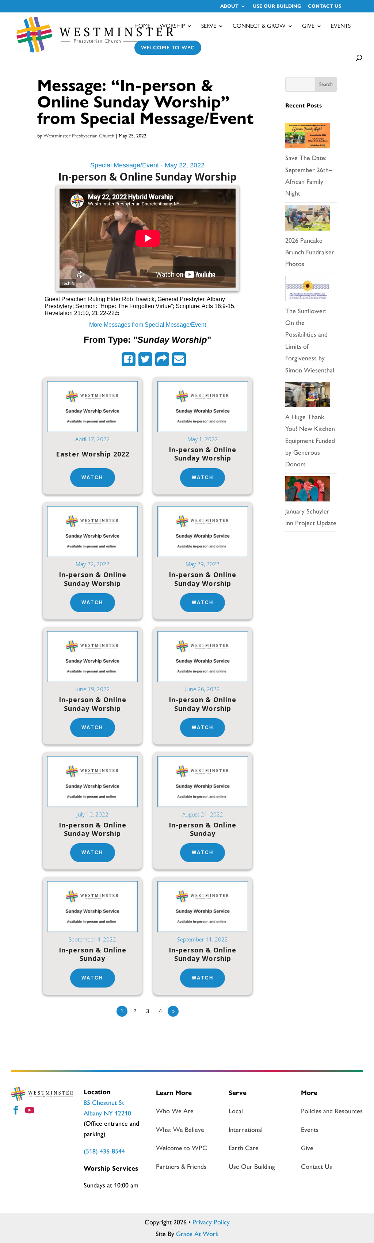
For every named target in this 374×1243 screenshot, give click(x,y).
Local (236, 1111)
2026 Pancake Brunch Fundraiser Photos (309, 252)
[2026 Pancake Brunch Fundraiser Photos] (307, 220)
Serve (208, 26)
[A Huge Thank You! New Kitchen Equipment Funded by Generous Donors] (307, 396)
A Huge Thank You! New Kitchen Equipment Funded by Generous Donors (310, 441)
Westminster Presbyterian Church (78, 136)
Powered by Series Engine (231, 1031)
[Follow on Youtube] (30, 1111)
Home (142, 26)
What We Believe (180, 1130)
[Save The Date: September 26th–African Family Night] (307, 137)
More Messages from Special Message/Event (147, 325)
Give (308, 26)
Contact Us (324, 6)
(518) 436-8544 (104, 1151)
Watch (92, 477)
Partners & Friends (181, 1167)
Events (341, 26)
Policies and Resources (332, 1111)
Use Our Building (277, 6)
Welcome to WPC (168, 48)
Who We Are (175, 1111)
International (246, 1130)
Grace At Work (197, 1234)
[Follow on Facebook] (16, 1111)
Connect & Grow (259, 26)
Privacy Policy (211, 1222)
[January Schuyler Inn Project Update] (307, 490)
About (229, 6)
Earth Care (244, 1148)
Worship (172, 26)
